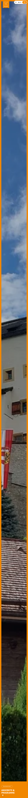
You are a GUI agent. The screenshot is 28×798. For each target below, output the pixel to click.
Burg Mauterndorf (7, 786)
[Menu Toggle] (16, 2)
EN (19, 2)
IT (20, 2)
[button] (2, 795)
